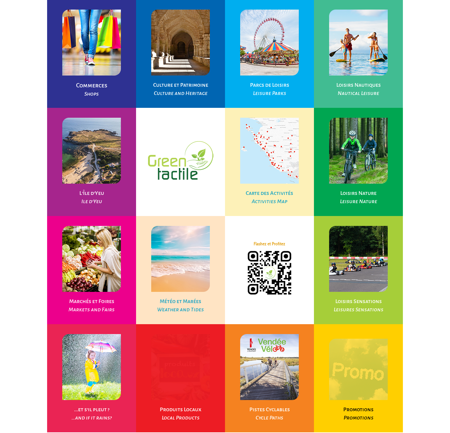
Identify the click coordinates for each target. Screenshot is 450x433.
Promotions (358, 410)
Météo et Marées (180, 301)
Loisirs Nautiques (358, 85)
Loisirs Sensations (358, 301)
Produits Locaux (180, 410)
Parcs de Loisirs (269, 85)
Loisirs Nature (358, 193)
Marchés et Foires (91, 301)
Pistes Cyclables (269, 410)
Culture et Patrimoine (180, 85)
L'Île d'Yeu (91, 193)
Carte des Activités (269, 193)
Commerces (91, 85)
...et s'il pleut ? (91, 410)
